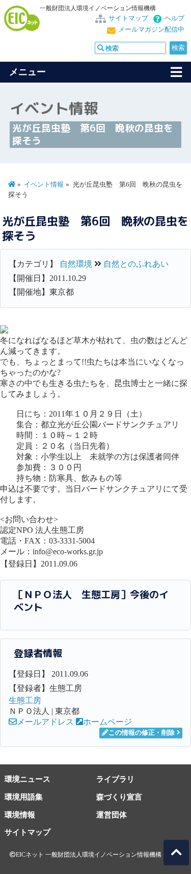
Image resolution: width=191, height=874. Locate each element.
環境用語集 (24, 796)
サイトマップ (128, 18)
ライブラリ (115, 779)
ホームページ (107, 721)
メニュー (27, 72)
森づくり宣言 (119, 796)
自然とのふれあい (136, 264)
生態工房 (25, 700)
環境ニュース (27, 779)
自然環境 (76, 264)
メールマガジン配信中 (151, 29)
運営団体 (111, 814)
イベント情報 (44, 184)
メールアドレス (45, 721)
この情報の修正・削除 (141, 732)
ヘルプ (174, 18)
